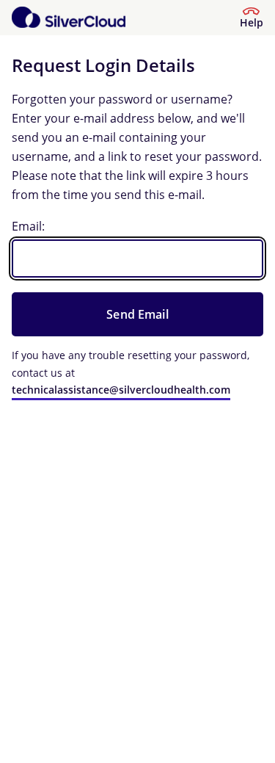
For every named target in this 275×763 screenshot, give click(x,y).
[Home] (68, 17)
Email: (28, 226)
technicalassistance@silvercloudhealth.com (121, 390)
